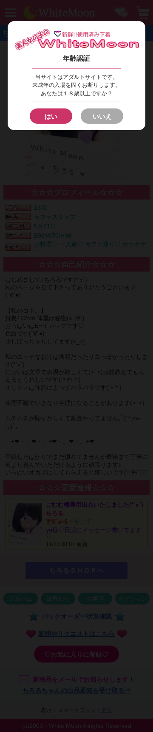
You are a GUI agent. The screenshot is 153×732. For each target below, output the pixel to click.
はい (51, 116)
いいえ (102, 116)
